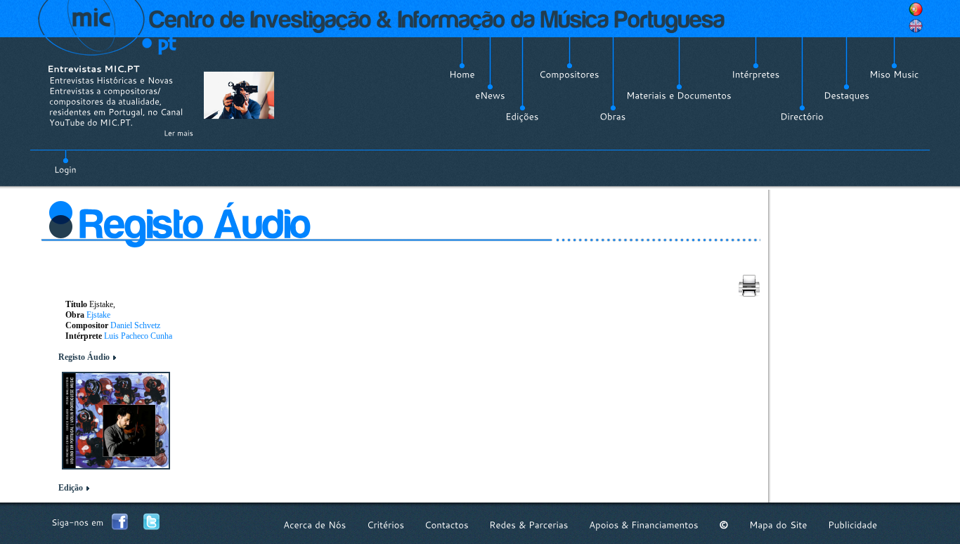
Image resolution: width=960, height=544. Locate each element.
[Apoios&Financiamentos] (644, 524)
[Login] (65, 162)
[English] (916, 26)
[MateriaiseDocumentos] (679, 95)
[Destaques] (846, 95)
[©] (724, 524)
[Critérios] (385, 524)
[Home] (462, 74)
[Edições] (522, 116)
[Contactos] (446, 524)
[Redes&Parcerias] (529, 524)
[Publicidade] (852, 524)
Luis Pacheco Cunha (138, 336)
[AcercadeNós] (314, 524)
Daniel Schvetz (135, 325)
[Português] (916, 9)
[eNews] (490, 95)
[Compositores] (569, 74)
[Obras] (612, 116)
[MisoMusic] (894, 74)
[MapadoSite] (778, 524)
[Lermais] (178, 133)
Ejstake (98, 315)
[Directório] (802, 116)
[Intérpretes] (756, 74)
